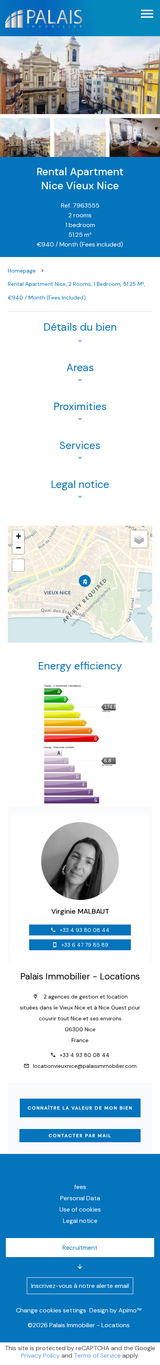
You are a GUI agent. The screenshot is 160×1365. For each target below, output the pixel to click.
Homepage (22, 270)
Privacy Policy (40, 1355)
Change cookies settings (51, 1310)
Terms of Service (97, 1355)
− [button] (18, 548)
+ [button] (18, 536)
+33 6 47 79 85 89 (84, 944)
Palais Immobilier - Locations (80, 976)
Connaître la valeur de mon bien (80, 1108)
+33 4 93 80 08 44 (85, 929)
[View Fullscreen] (18, 565)
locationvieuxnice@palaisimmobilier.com (85, 1065)
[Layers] (139, 539)
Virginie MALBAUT (80, 911)
